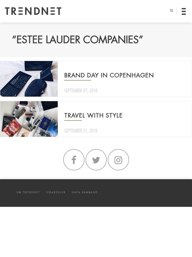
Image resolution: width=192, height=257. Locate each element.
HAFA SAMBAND (85, 192)
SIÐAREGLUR (56, 192)
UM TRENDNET (28, 192)
